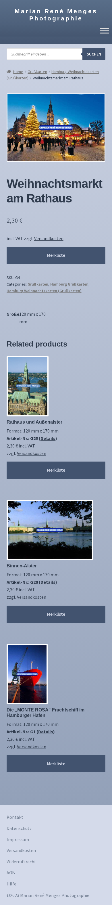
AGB (11, 872)
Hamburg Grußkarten (69, 284)
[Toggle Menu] (104, 30)
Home (18, 71)
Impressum (18, 839)
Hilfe (11, 884)
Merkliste (56, 255)
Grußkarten (37, 71)
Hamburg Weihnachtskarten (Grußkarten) (44, 290)
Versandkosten (48, 238)
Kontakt (15, 817)
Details (47, 438)
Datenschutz (19, 828)
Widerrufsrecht (21, 861)
